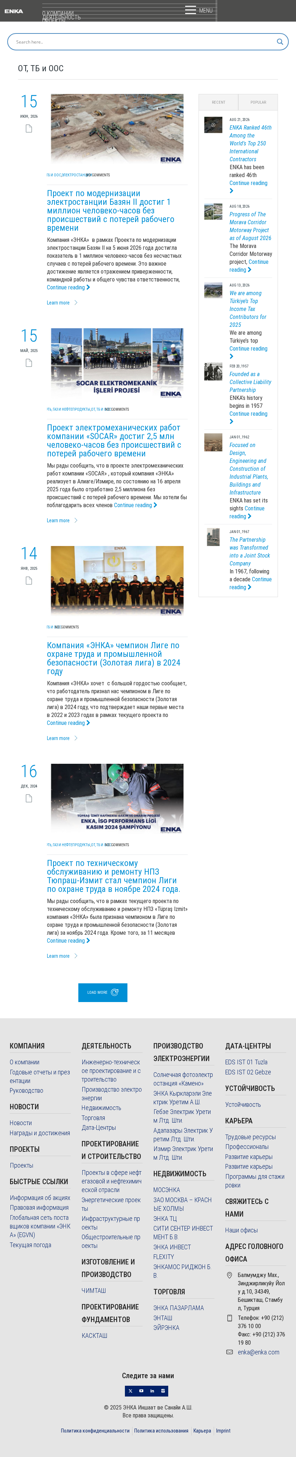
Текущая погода (30, 1245)
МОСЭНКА (166, 1190)
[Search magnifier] (280, 42)
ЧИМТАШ (94, 1290)
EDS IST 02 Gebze (248, 1072)
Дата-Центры (99, 1127)
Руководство (26, 1090)
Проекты (21, 1165)
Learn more (58, 303)
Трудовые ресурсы (250, 1137)
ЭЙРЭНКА (166, 1327)
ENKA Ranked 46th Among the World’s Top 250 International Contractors (251, 143)
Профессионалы (247, 1146)
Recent (218, 102)
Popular (258, 102)
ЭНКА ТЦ (165, 1218)
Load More (97, 992)
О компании (24, 1062)
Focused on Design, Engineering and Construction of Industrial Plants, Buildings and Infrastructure (249, 469)
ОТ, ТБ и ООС (51, 175)
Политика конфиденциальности (95, 1431)
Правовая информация (39, 1207)
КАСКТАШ (94, 1335)
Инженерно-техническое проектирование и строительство (111, 1070)
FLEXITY (163, 1256)
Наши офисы (241, 1230)
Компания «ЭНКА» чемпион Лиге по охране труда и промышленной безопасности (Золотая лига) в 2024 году (113, 658)
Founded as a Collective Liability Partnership (250, 382)
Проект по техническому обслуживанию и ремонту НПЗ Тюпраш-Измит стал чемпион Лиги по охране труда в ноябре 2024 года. (113, 876)
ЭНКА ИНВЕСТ (172, 1247)
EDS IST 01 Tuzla (246, 1062)
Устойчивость (243, 1104)
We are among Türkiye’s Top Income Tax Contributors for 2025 (248, 309)
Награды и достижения (40, 1133)
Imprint (223, 1431)
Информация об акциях (40, 1197)
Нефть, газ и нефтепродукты (65, 409)
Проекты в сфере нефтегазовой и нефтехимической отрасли (112, 1181)
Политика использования (161, 1431)
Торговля (93, 1118)
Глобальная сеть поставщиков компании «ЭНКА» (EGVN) (40, 1226)
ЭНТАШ (162, 1318)
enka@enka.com (258, 1352)
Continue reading (66, 287)
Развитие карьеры (249, 1156)
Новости (21, 1123)
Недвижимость (101, 1107)
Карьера (202, 1431)
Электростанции (77, 175)
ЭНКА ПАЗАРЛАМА (178, 1308)
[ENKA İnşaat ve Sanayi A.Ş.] (23, 11)
